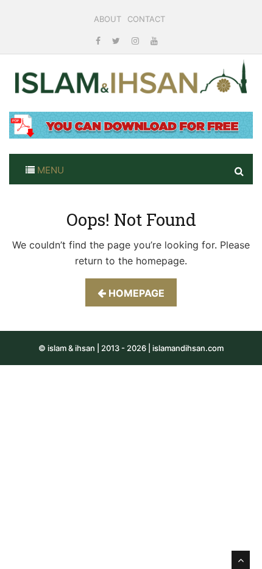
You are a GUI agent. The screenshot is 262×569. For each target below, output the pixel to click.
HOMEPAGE (135, 293)
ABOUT (107, 19)
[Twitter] (117, 40)
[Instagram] (136, 40)
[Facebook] (99, 40)
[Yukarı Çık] (241, 560)
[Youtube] (154, 40)
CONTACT (146, 19)
